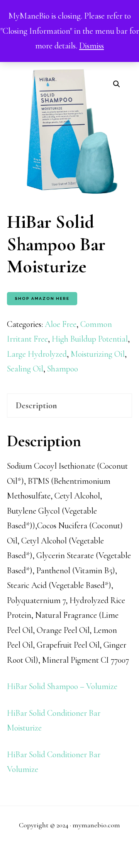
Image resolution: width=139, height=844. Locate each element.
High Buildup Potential (90, 339)
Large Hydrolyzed (37, 354)
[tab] (69, 406)
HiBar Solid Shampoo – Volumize (62, 686)
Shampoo (62, 369)
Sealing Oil (25, 369)
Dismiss (91, 46)
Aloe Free (60, 324)
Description (36, 406)
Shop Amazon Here (42, 298)
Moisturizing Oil (98, 354)
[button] (117, 84)
